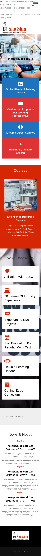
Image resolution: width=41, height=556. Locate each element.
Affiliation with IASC (18, 276)
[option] (20, 59)
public (21, 441)
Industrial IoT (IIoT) (20, 58)
